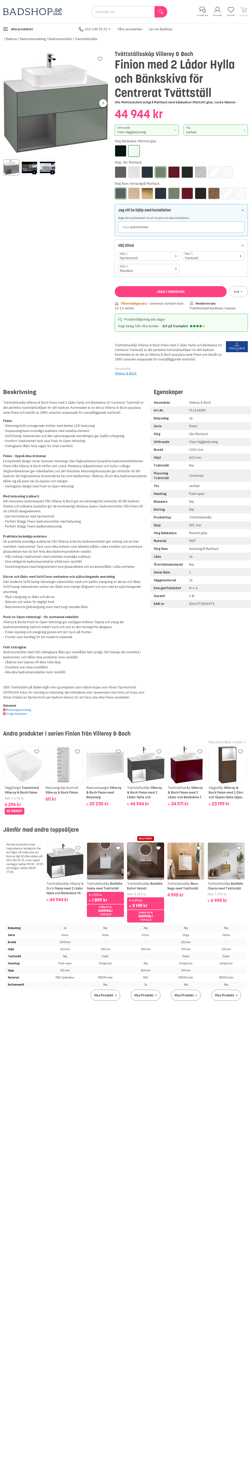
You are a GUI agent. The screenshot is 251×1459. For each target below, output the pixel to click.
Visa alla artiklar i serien (225, 742)
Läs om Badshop (160, 29)
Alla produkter (22, 29)
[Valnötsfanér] (200, 172)
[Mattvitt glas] (134, 151)
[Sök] (161, 11)
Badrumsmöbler (60, 39)
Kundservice (202, 15)
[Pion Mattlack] (174, 172)
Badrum (11, 39)
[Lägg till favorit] (100, 59)
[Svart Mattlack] (187, 172)
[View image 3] (47, 167)
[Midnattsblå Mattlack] (147, 172)
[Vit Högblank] (214, 172)
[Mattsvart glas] (120, 151)
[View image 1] (11, 167)
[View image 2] (29, 167)
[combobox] (147, 130)
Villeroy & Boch (125, 373)
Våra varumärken (130, 29)
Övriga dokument (16, 714)
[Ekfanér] (134, 172)
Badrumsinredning (33, 39)
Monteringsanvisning (18, 710)
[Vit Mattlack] (227, 172)
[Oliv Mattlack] (160, 172)
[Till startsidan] (32, 11)
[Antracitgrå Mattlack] (120, 172)
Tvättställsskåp (86, 39)
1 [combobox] (236, 291)
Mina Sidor (217, 15)
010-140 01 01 (96, 29)
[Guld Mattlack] (147, 193)
